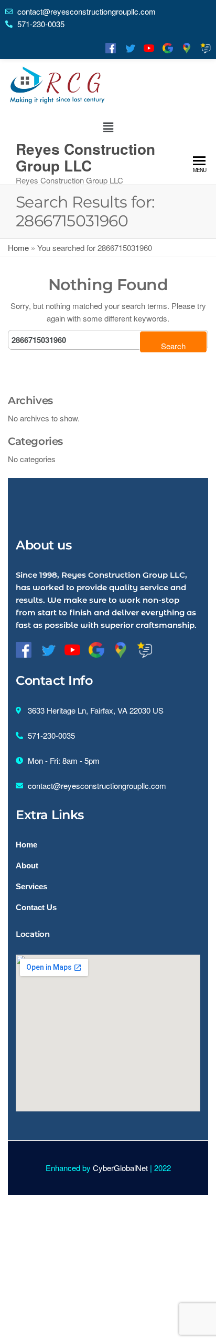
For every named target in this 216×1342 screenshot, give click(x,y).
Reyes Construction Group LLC (85, 157)
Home (18, 247)
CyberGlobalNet (120, 1167)
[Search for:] (108, 340)
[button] (108, 127)
